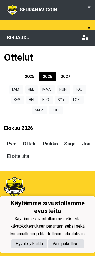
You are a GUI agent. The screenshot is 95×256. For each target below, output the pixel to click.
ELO (45, 100)
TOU (78, 89)
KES (17, 100)
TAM (15, 89)
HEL (31, 89)
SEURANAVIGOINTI (55, 8)
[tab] (30, 76)
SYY (61, 100)
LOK (76, 100)
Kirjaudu (18, 37)
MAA (46, 89)
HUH (62, 89)
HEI (31, 100)
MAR (39, 110)
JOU (55, 110)
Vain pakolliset (66, 243)
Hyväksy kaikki (29, 243)
